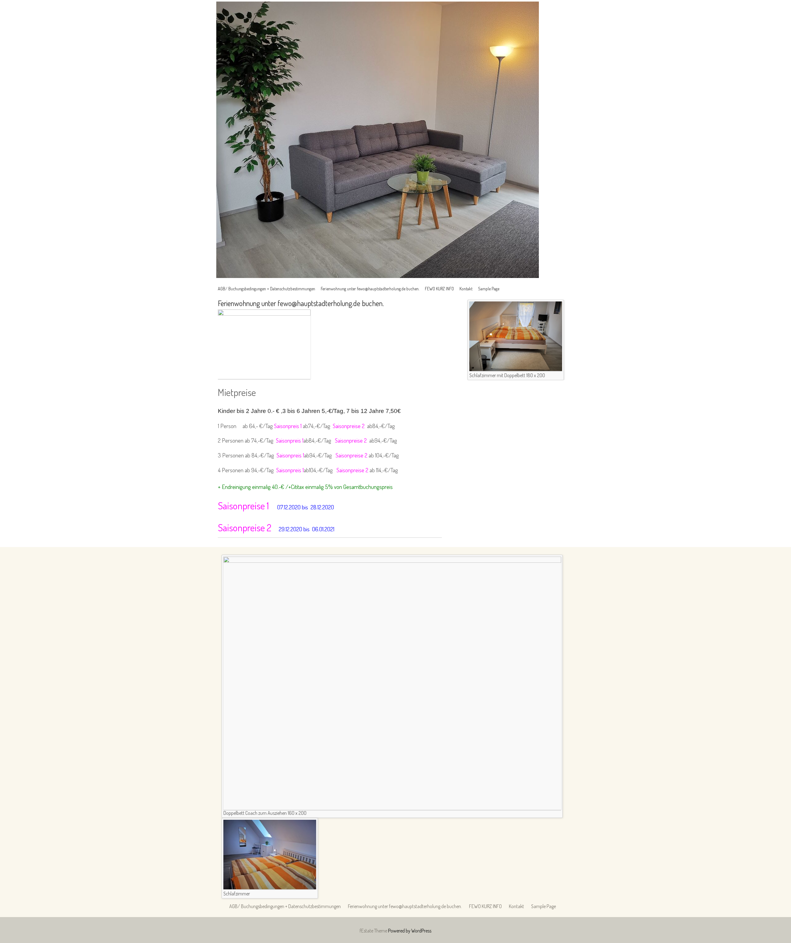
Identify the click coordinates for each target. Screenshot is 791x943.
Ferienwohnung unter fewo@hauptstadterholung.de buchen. (370, 288)
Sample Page (488, 288)
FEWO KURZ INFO (439, 288)
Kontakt (465, 288)
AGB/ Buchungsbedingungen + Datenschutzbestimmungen (266, 288)
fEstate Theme (374, 931)
